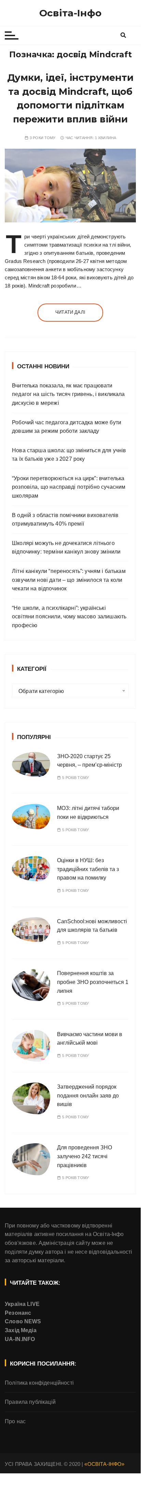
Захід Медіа (21, 1330)
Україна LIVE (22, 1304)
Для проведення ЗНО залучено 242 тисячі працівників (84, 1156)
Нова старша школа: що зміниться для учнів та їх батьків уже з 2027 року (69, 454)
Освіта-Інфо (70, 13)
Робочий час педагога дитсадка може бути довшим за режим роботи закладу (66, 426)
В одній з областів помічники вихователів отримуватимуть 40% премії (65, 519)
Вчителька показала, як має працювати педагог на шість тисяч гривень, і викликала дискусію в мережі (68, 394)
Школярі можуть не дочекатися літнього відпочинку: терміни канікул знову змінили (66, 547)
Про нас (15, 1421)
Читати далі (70, 312)
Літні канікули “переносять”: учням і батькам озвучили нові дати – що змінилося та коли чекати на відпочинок (69, 579)
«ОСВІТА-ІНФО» (104, 1464)
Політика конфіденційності (39, 1383)
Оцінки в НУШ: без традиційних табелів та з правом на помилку (88, 869)
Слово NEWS (23, 1321)
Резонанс (18, 1313)
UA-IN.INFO (20, 1339)
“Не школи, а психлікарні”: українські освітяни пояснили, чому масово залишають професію (69, 616)
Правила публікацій (30, 1402)
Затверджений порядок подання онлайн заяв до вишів (88, 1095)
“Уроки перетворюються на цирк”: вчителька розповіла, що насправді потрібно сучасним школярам (68, 487)
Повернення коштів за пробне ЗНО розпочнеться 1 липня (92, 981)
